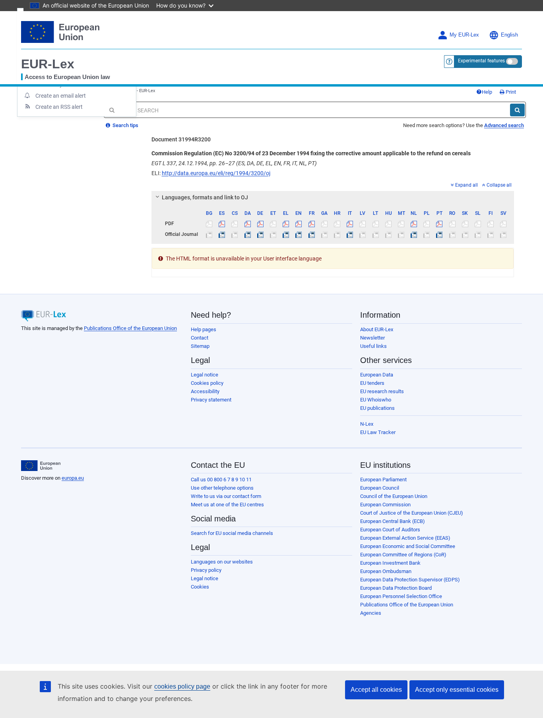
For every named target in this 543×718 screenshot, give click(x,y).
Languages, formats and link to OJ (205, 197)
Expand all (466, 185)
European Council (379, 488)
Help (487, 92)
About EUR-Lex (376, 329)
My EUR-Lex (464, 35)
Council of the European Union (393, 496)
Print (510, 92)
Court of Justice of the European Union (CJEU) (411, 513)
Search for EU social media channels (232, 533)
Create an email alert (60, 96)
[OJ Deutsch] (260, 234)
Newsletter (372, 338)
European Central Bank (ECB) (392, 521)
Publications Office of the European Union (130, 328)
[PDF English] (299, 223)
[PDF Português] (439, 223)
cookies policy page (182, 686)
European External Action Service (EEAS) (405, 538)
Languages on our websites (222, 562)
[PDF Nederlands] (414, 223)
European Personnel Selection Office (401, 596)
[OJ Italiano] (350, 234)
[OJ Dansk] (247, 234)
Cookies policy (207, 383)
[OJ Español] (222, 234)
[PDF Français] (311, 223)
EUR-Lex (47, 64)
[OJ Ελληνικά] (286, 234)
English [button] (509, 35)
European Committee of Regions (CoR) (403, 555)
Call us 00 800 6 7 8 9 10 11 (221, 480)
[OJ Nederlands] (414, 234)
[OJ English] (299, 234)
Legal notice (204, 375)
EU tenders (372, 383)
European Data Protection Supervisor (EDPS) (410, 580)
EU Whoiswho (375, 400)
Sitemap (200, 346)
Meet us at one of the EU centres (227, 505)
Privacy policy (206, 570)
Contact (199, 338)
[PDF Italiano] (350, 223)
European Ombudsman (385, 571)
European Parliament (383, 480)
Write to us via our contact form (226, 496)
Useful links (373, 346)
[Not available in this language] (209, 223)
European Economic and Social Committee (407, 546)
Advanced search (504, 125)
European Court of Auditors (390, 530)
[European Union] (40, 465)
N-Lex (366, 424)
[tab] (333, 197)
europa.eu (73, 478)
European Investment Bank (390, 563)
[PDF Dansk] (247, 223)
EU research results (382, 391)
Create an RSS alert (59, 107)
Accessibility (205, 391)
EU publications (377, 408)
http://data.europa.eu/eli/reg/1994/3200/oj (216, 173)
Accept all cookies (376, 689)
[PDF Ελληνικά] (286, 223)
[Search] (517, 110)
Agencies (370, 613)
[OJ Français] (311, 234)
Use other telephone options (222, 488)
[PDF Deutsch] (260, 223)
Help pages (203, 329)
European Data (376, 375)
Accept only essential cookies (456, 689)
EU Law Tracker (378, 432)
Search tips (124, 125)
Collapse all (499, 185)
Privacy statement (211, 400)
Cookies (200, 587)
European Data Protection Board (396, 588)
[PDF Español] (222, 223)
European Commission (385, 505)
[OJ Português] (439, 234)
